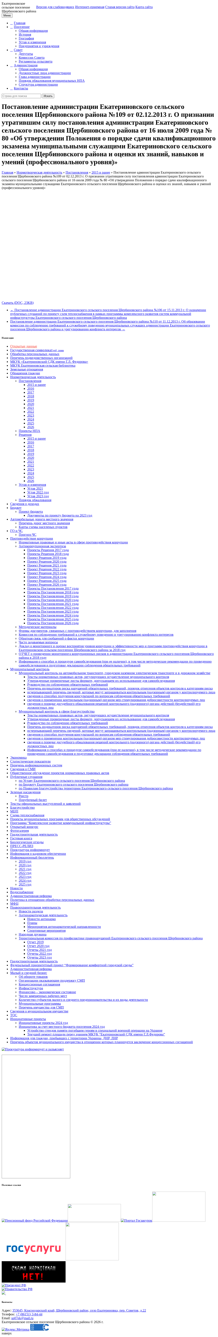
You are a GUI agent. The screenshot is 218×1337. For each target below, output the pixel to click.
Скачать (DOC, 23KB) (18, 303)
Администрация (25, 65)
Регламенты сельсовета (35, 61)
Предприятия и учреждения (39, 46)
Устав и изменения (32, 42)
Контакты (21, 88)
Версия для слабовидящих (55, 7)
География (26, 38)
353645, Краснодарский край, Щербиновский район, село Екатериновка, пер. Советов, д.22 (79, 1310)
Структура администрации (38, 84)
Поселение (22, 27)
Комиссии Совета (31, 57)
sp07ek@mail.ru (22, 1318)
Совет (18, 50)
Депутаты (26, 54)
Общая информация (33, 30)
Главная (19, 23)
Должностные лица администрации (45, 73)
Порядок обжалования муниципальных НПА (52, 80)
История (25, 34)
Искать (48, 96)
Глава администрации (35, 77)
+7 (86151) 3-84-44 (29, 1314)
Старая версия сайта (120, 7)
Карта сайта (144, 7)
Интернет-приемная (89, 7)
